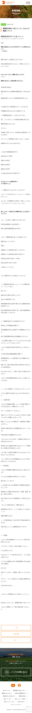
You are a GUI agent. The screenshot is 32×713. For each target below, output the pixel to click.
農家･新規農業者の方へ (21, 693)
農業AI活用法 (22, 696)
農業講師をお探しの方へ (19, 690)
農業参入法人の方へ (7, 693)
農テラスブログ (8, 699)
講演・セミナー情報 (20, 699)
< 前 (16, 627)
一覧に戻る (16, 634)
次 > (16, 640)
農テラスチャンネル (9, 701)
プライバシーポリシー (16, 704)
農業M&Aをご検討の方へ (9, 696)
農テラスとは (6, 690)
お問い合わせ (21, 701)
